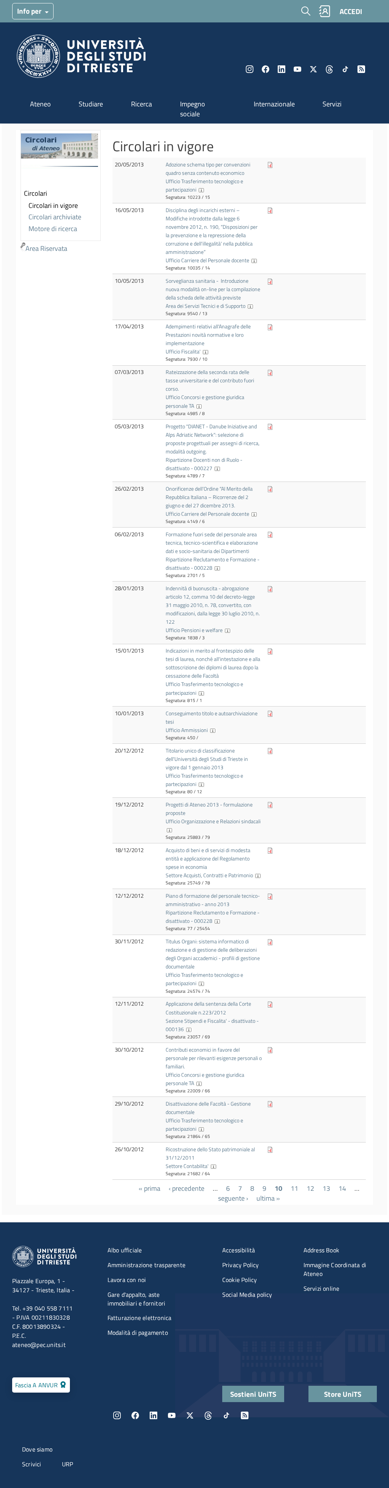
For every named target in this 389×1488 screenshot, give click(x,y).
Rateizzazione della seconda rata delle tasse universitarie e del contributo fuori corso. (210, 380)
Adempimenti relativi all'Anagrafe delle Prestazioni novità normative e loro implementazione (208, 334)
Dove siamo (37, 1449)
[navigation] (61, 192)
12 (310, 1188)
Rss (361, 69)
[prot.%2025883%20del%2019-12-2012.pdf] (270, 804)
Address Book (321, 1250)
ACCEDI (351, 11)
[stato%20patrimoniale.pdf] (270, 1149)
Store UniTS (342, 1393)
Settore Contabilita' (187, 1166)
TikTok (226, 1415)
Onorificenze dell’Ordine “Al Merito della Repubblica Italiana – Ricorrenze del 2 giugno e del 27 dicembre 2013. (209, 497)
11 (294, 1188)
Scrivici (31, 1464)
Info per (30, 10)
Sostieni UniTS (253, 1393)
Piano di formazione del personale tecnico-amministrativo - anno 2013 (213, 900)
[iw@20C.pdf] (270, 713)
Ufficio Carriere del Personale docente (207, 260)
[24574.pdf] (270, 941)
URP (67, 1464)
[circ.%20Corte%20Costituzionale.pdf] (270, 1004)
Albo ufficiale (125, 1250)
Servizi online (322, 1288)
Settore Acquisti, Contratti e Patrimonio (209, 875)
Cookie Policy (239, 1279)
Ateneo (40, 104)
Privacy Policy (240, 1264)
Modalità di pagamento (138, 1332)
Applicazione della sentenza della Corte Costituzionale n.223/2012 (208, 1008)
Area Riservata (46, 248)
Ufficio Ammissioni (187, 730)
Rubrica (324, 11)
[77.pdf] (270, 896)
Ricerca (141, 104)
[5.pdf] (270, 534)
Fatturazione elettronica (140, 1317)
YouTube (297, 69)
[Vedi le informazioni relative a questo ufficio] (201, 189)
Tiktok (345, 69)
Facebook (265, 69)
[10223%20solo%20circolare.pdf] (270, 164)
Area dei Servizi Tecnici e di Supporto (205, 306)
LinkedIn (281, 69)
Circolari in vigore (53, 205)
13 (326, 1188)
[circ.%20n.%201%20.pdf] (270, 650)
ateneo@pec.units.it (39, 1344)
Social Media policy (247, 1294)
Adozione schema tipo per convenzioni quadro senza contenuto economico (208, 168)
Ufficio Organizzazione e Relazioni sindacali (213, 821)
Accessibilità (238, 1250)
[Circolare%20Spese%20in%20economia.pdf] (270, 850)
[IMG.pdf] (270, 1050)
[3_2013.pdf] (270, 588)
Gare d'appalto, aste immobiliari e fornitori (137, 1299)
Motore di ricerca (52, 228)
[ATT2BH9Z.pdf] (270, 210)
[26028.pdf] (270, 750)
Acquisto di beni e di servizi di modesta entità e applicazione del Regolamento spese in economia (208, 858)
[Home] (81, 58)
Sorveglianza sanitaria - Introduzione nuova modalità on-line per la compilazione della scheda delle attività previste (213, 289)
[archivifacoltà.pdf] (270, 1104)
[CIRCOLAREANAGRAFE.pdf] (270, 326)
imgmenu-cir (59, 159)
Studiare (91, 104)
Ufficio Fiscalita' (183, 351)
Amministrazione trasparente (146, 1264)
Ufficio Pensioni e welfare (194, 630)
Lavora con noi (127, 1279)
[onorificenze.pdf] (270, 489)
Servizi (332, 104)
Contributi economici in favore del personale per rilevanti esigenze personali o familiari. (214, 1058)
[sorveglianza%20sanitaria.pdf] (270, 281)
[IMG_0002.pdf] (270, 372)
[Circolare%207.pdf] (270, 426)
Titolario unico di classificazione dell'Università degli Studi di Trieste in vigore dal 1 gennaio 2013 (207, 758)
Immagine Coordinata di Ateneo (335, 1269)
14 (342, 1188)
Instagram (250, 69)
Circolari (35, 193)
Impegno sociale (192, 109)
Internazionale (274, 104)
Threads (329, 69)
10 (278, 1188)
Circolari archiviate (54, 217)
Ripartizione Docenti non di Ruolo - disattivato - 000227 (204, 464)
